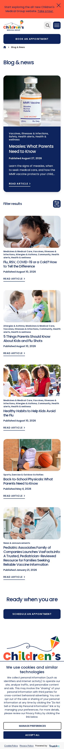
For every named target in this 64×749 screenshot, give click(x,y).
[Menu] (57, 25)
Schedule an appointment (32, 614)
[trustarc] (54, 745)
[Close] (59, 5)
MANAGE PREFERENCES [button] (32, 726)
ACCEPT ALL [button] (32, 735)
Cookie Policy (11, 745)
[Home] (4, 47)
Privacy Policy (27, 745)
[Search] (47, 25)
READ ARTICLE (18, 183)
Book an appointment (32, 39)
